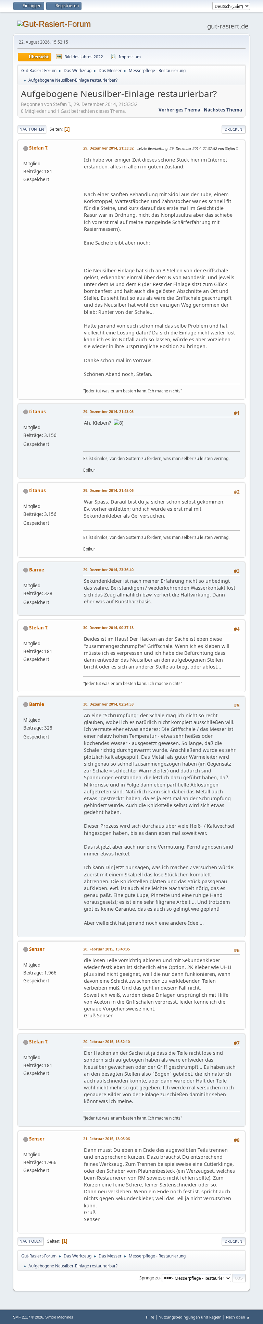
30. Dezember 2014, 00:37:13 (108, 627)
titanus (37, 412)
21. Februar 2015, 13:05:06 (106, 1138)
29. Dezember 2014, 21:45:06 (108, 490)
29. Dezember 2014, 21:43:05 (108, 411)
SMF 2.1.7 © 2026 (28, 1317)
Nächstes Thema (223, 110)
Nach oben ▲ (238, 1317)
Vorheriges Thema (179, 110)
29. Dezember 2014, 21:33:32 (108, 148)
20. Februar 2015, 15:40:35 (106, 948)
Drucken (233, 129)
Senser (37, 949)
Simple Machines (59, 1317)
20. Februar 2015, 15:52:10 (106, 1041)
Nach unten (32, 129)
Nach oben (31, 1241)
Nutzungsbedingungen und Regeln (190, 1317)
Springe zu (149, 1277)
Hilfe (150, 1317)
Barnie (36, 570)
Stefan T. (39, 148)
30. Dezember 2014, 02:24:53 (108, 704)
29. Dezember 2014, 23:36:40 (108, 569)
